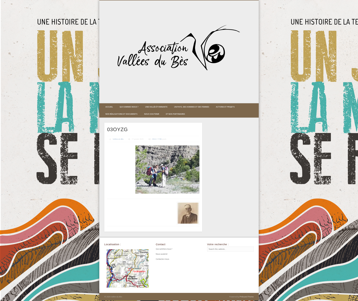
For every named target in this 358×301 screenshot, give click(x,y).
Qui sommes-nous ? (164, 249)
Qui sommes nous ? (129, 107)
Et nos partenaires (175, 114)
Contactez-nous (162, 259)
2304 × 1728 (157, 139)
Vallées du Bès (118, 139)
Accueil (109, 107)
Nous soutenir (151, 114)
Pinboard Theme (247, 296)
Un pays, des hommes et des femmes (191, 107)
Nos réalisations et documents (121, 114)
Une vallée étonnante (156, 107)
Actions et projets (225, 107)
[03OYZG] (167, 169)
